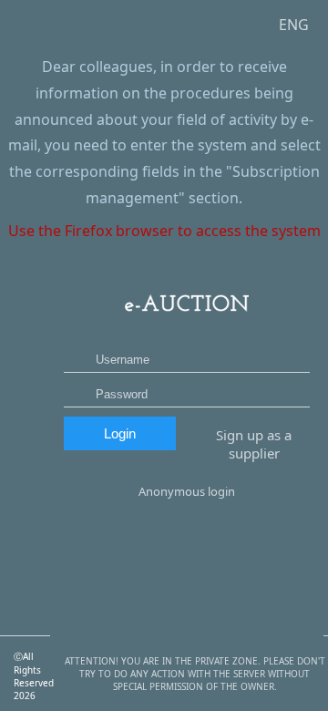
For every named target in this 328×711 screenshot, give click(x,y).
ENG (294, 25)
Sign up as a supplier (254, 444)
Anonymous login (186, 491)
